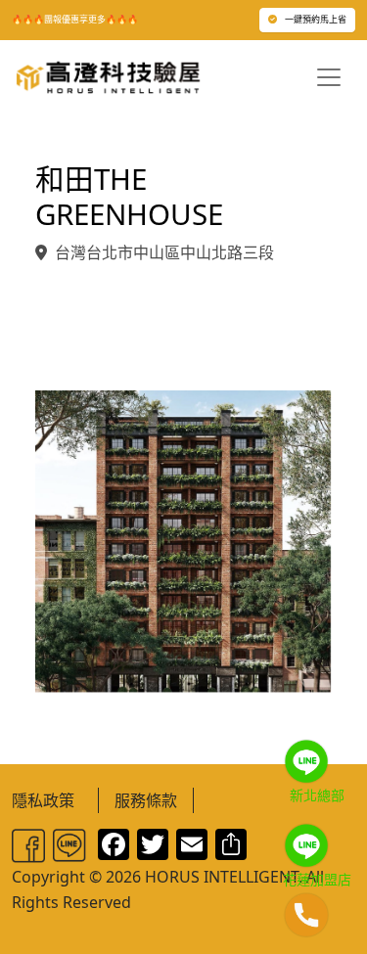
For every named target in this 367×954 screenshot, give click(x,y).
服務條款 (146, 800)
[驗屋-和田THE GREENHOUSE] (183, 540)
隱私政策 (43, 800)
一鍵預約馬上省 (315, 19)
